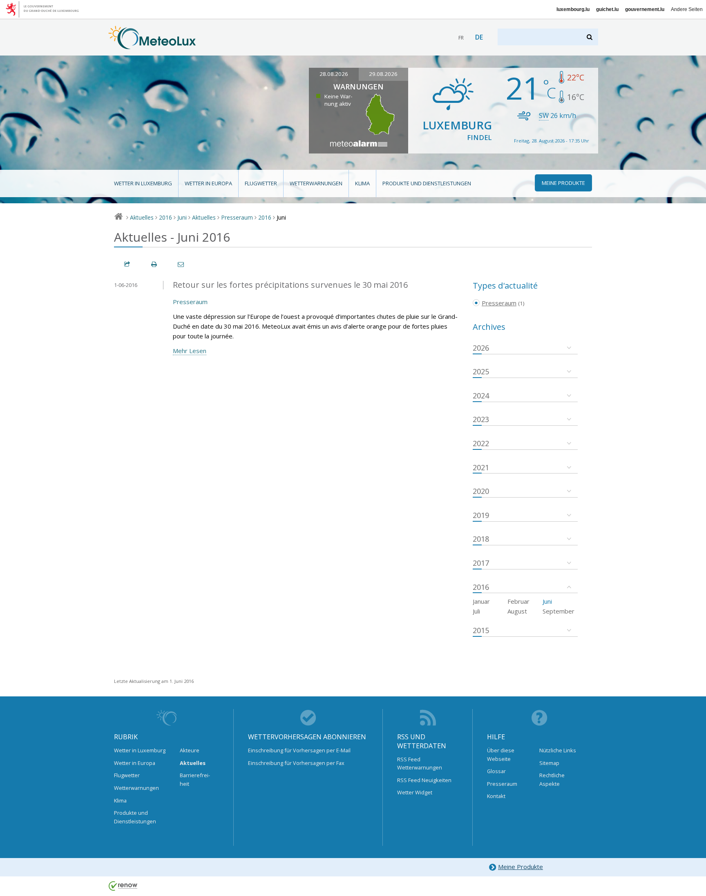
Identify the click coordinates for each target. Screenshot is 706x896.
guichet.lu (607, 9)
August (517, 611)
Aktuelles (142, 217)
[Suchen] (590, 37)
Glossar (496, 771)
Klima (362, 183)
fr (461, 37)
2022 (481, 443)
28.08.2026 (333, 74)
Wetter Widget (414, 792)
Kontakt (496, 796)
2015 (481, 630)
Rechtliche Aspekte (552, 779)
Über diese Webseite (500, 754)
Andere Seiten (687, 9)
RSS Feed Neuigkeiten (424, 780)
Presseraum (237, 217)
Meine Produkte (520, 867)
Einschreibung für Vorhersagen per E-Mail (299, 750)
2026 (481, 348)
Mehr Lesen (189, 351)
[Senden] (181, 264)
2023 (481, 419)
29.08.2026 (383, 74)
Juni (182, 217)
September (558, 611)
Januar (481, 601)
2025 (481, 371)
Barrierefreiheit (195, 779)
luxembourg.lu (573, 9)
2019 (481, 515)
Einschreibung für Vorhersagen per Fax (296, 763)
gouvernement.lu (644, 9)
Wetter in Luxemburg (143, 183)
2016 (165, 217)
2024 (481, 395)
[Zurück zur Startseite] (152, 45)
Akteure (189, 750)
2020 (481, 491)
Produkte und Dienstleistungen (426, 183)
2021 (481, 467)
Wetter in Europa (208, 183)
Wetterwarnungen (316, 183)
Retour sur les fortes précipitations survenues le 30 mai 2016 (290, 284)
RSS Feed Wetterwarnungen (419, 763)
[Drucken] (154, 264)
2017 (481, 563)
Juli (476, 611)
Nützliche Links (557, 750)
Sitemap (549, 763)
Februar (518, 601)
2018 (481, 539)
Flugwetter (261, 183)
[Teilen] (127, 264)
